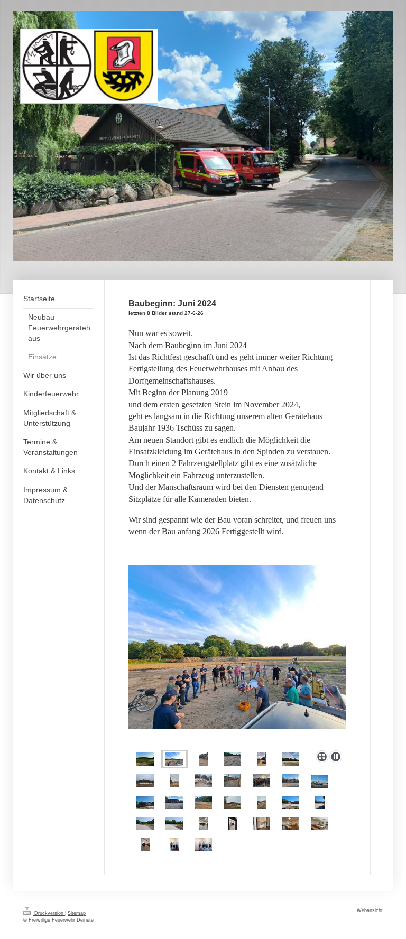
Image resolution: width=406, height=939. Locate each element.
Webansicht (370, 910)
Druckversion (49, 913)
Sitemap (77, 913)
